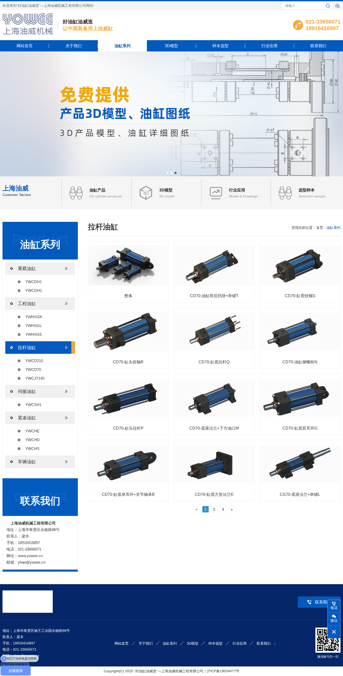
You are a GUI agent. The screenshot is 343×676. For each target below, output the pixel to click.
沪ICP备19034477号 (223, 671)
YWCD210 (34, 361)
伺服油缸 (27, 391)
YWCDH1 (33, 282)
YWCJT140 (34, 378)
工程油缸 (27, 303)
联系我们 (318, 46)
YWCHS (32, 448)
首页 (319, 228)
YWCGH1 (33, 290)
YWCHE (32, 431)
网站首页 (25, 46)
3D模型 (171, 46)
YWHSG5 (33, 334)
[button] (167, 173)
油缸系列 (123, 46)
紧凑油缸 (27, 417)
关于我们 (74, 46)
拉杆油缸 (27, 347)
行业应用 (269, 46)
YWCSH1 (33, 404)
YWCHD (32, 440)
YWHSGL (33, 325)
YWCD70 (33, 369)
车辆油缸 (27, 461)
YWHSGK (33, 317)
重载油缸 (27, 268)
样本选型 (220, 46)
